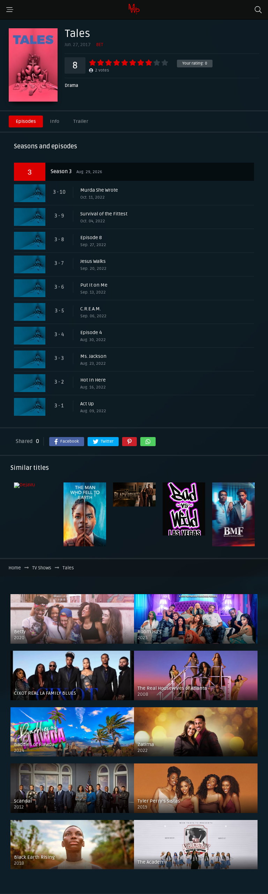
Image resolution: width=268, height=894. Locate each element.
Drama (71, 85)
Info (54, 121)
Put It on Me (93, 285)
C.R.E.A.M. (90, 309)
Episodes (26, 121)
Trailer (80, 121)
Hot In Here (93, 380)
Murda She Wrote (99, 190)
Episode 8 (91, 238)
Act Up (87, 404)
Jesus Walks (93, 261)
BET (99, 44)
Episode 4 (91, 332)
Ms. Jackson (93, 356)
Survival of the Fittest (103, 214)
